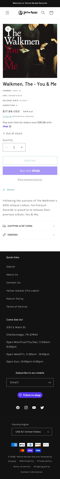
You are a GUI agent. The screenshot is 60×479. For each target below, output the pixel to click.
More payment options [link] (30, 179)
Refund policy (27, 461)
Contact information (32, 472)
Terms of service (21, 466)
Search (10, 266)
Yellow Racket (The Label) (22, 290)
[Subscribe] (49, 382)
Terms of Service (16, 306)
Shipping (7, 116)
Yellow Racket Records (28, 456)
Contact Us (13, 282)
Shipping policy (42, 466)
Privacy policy (44, 461)
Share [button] (10, 189)
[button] (7, 13)
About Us (12, 274)
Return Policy (14, 298)
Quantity (8, 140)
